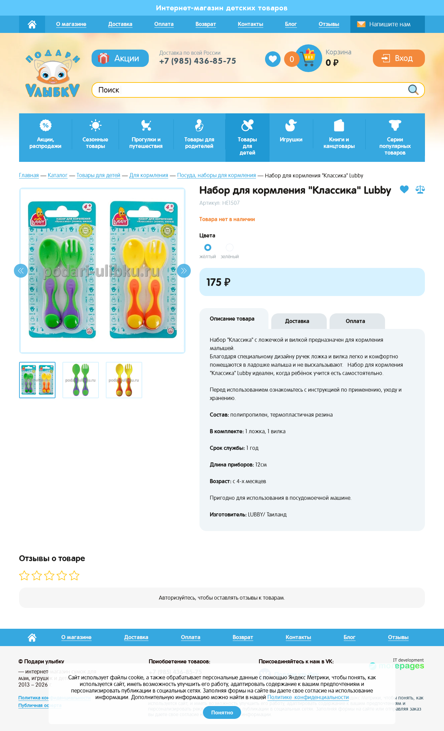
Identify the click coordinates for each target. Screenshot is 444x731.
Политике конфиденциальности (308, 697)
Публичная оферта (39, 705)
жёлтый (207, 256)
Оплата (355, 321)
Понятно (222, 712)
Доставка (297, 321)
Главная (29, 176)
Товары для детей (98, 176)
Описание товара (232, 318)
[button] (21, 271)
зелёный (230, 256)
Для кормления (148, 176)
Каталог (58, 176)
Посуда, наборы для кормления (216, 176)
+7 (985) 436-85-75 (197, 61)
